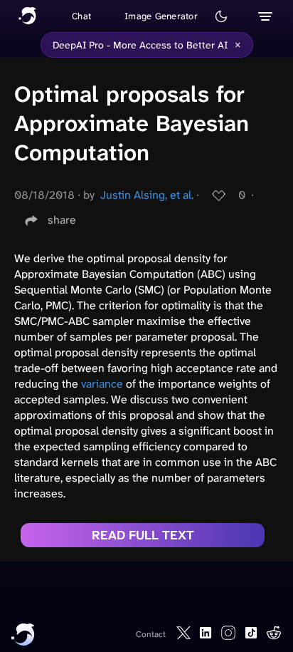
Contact (151, 634)
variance (102, 383)
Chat (81, 16)
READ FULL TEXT (143, 535)
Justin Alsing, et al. (146, 194)
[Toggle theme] (221, 16)
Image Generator (161, 16)
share (62, 219)
